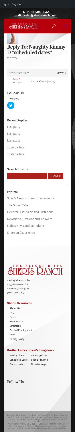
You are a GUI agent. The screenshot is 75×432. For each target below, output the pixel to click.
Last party (13, 126)
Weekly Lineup (17, 355)
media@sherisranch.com (20, 280)
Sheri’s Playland (39, 360)
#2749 (61, 73)
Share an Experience (21, 232)
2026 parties (15, 147)
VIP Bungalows (39, 355)
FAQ (12, 312)
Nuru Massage (39, 364)
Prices (13, 317)
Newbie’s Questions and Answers (29, 218)
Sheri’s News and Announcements (30, 198)
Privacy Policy (17, 339)
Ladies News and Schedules (25, 225)
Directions (15, 326)
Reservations (16, 321)
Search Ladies (17, 364)
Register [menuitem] (17, 4)
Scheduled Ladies (19, 360)
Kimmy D (14, 57)
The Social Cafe (17, 205)
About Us (15, 308)
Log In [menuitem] (5, 4)
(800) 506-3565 (15, 292)
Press (12, 334)
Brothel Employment (21, 330)
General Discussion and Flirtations (30, 211)
